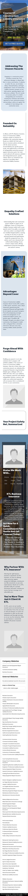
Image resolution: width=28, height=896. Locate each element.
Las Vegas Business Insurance (10, 782)
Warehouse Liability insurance (10, 874)
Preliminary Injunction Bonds (10, 829)
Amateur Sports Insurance (9, 697)
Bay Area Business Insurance (10, 722)
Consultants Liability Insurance (10, 748)
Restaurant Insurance (8, 844)
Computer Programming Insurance (12, 746)
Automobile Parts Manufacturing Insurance (14, 714)
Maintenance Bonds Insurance (10, 793)
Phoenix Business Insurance (10, 825)
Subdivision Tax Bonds (8, 868)
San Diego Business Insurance (10, 851)
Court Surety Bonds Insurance (10, 759)
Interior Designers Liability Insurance (12, 780)
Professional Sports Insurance (10, 831)
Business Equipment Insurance (10, 730)
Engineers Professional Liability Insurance (13, 767)
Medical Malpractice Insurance (10, 799)
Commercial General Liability (10, 669)
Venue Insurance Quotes (9, 872)
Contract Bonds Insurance (9, 750)
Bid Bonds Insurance (8, 724)
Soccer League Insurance (9, 859)
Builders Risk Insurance (9, 728)
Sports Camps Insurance (9, 861)
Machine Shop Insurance (9, 788)
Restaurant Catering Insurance (10, 840)
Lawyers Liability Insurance (9, 784)
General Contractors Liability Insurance (13, 771)
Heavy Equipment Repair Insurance (12, 775)
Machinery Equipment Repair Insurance (13, 791)
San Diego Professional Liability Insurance (13, 853)
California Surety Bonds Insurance (11, 733)
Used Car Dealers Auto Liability (10, 870)
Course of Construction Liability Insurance (13, 754)
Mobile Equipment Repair (9, 804)
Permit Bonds (6, 822)
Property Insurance (8, 833)
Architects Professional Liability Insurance (13, 708)
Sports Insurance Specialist (9, 864)
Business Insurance (8, 672)
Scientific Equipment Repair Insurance (12, 855)
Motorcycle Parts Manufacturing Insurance (14, 812)
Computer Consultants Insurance (11, 743)
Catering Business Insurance (10, 735)
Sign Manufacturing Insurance (10, 889)
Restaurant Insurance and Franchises (12, 846)
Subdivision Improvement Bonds (11, 866)
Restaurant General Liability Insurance (12, 842)
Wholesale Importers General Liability (12, 885)
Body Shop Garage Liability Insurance (12, 726)
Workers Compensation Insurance (11, 887)
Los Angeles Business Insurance (11, 786)
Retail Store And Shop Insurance (11, 848)
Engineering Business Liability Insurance (13, 765)
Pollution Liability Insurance (10, 827)
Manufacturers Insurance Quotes (11, 795)
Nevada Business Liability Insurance (12, 814)
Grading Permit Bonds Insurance (11, 773)
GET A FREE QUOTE (14, 43)
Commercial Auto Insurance (10, 739)
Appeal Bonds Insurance (9, 706)
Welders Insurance (7, 879)
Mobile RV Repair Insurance (10, 806)
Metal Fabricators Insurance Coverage (12, 801)
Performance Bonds (8, 820)
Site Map (7, 895)
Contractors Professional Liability (11, 752)
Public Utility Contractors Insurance (12, 835)
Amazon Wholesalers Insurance (11, 703)
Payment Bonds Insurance (9, 816)
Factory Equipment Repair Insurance (12, 769)
